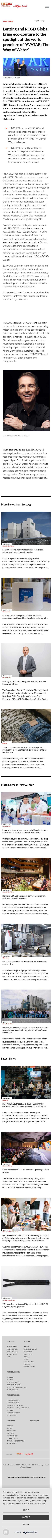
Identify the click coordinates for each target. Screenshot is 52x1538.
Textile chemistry (13, 1413)
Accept (26, 1517)
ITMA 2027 (10, 1426)
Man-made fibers (12, 1349)
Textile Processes (13, 1395)
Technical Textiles (30, 1349)
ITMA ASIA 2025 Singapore (15, 1441)
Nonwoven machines (14, 1385)
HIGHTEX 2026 (11, 1431)
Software (10, 1410)
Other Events (11, 1443)
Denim (26, 1359)
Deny (26, 1510)
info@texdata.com (26, 1467)
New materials (12, 1354)
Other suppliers (12, 1390)
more (26, 1524)
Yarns (9, 1357)
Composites (28, 1354)
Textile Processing (13, 1400)
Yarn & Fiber (11, 1341)
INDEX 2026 (10, 1433)
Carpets (27, 1364)
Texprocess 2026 (12, 1438)
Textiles (27, 1341)
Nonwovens (28, 1352)
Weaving (10, 1380)
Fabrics (26, 1346)
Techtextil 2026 (12, 1436)
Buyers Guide (34, 1421)
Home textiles (29, 1362)
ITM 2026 (9, 1428)
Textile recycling (13, 1403)
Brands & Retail (29, 1367)
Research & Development (15, 1405)
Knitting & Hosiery (13, 1382)
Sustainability (12, 1415)
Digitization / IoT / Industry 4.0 (18, 1408)
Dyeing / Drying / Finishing (16, 1387)
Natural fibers (12, 1346)
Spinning (10, 1377)
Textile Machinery (13, 1372)
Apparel (26, 1357)
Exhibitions (11, 1421)
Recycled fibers (12, 1352)
